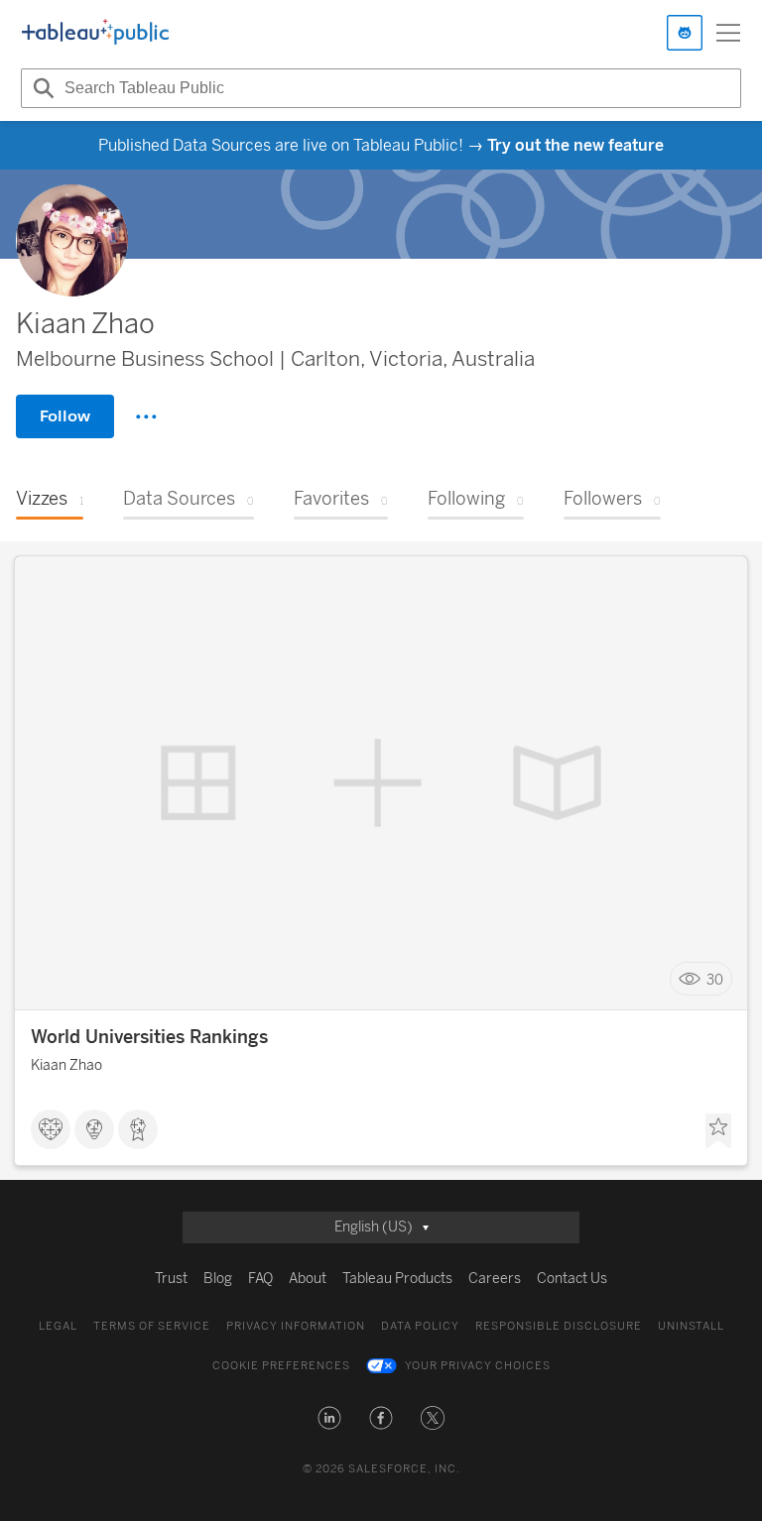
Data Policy (420, 1326)
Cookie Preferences (281, 1365)
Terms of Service (151, 1326)
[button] (329, 1418)
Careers (494, 1278)
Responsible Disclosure (558, 1326)
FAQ (260, 1278)
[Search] (41, 88)
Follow (65, 416)
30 (714, 979)
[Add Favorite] (718, 1131)
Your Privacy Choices (478, 1365)
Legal (58, 1326)
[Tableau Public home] (95, 33)
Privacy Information (295, 1326)
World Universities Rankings (149, 1037)
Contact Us (572, 1278)
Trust (171, 1278)
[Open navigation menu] (728, 33)
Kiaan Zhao (66, 1065)
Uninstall (691, 1326)
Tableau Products (397, 1278)
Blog (217, 1278)
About (307, 1278)
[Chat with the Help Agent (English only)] (684, 33)
